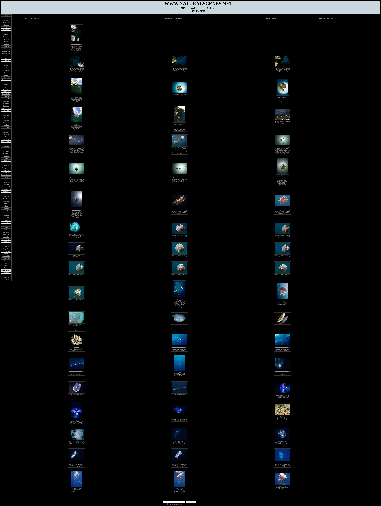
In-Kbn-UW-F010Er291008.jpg (76, 97)
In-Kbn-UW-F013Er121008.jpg (282, 97)
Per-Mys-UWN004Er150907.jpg (179, 347)
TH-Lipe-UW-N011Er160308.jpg (282, 235)
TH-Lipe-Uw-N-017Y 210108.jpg (76, 234)
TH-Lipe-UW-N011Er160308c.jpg (76, 255)
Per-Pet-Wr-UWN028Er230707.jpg (179, 394)
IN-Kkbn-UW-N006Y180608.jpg (282, 121)
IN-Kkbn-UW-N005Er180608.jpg (282, 147)
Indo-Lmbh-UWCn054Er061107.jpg (76, 347)
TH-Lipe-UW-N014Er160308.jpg (179, 274)
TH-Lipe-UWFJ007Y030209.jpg (282, 68)
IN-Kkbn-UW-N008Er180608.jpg (179, 175)
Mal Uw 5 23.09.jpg (179, 488)
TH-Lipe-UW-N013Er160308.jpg (282, 255)
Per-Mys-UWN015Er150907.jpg (76, 371)
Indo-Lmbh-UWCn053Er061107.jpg (282, 326)
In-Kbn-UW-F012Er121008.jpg (179, 94)
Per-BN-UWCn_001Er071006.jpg (76, 441)
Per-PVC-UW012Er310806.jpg (282, 463)
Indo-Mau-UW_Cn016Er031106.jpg (282, 417)
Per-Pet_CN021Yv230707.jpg (282, 395)
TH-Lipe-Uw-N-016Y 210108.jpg (76, 324)
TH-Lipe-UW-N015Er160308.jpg (282, 274)
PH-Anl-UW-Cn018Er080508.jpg (179, 207)
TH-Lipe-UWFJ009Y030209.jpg (76, 43)
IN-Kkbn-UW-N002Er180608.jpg (76, 147)
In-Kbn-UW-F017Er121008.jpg (179, 124)
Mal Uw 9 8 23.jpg (76, 488)
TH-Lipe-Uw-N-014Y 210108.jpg (179, 300)
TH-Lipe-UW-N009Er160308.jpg (179, 235)
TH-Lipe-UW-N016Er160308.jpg (76, 299)
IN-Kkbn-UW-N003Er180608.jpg (179, 147)
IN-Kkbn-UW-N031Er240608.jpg (76, 209)
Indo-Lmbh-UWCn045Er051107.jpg (179, 326)
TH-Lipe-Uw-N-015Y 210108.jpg (282, 302)
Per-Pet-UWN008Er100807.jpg (282, 371)
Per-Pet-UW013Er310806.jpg (179, 463)
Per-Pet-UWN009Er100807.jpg (76, 394)
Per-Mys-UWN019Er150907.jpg (179, 373)
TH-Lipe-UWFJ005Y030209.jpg (76, 68)
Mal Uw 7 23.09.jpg (282, 486)
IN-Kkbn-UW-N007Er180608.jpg (76, 175)
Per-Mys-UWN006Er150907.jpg (282, 347)
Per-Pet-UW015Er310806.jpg (282, 441)
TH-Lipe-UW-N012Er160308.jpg (179, 255)
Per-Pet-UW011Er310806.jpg (76, 463)
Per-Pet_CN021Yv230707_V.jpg (76, 421)
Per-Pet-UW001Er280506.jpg (179, 441)
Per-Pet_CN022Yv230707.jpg (179, 418)
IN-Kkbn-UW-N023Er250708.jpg (282, 176)
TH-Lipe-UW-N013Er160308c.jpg (76, 274)
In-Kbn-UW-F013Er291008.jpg (76, 125)
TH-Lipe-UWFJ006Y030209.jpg (179, 68)
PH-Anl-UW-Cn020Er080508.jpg (282, 207)
